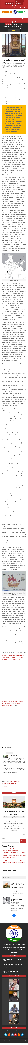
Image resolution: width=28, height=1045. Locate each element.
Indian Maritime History (18, 65)
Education (6, 962)
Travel (6, 967)
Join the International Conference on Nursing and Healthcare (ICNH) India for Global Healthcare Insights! (14, 864)
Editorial (14, 817)
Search (4, 838)
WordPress (14, 1041)
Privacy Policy (4, 1040)
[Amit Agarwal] (5, 755)
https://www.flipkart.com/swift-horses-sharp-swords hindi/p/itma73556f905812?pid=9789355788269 (13, 703)
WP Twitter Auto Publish (8, 1044)
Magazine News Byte (17, 1040)
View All (24, 834)
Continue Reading (14, 832)
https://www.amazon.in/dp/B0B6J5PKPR (12, 659)
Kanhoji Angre (5, 66)
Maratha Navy (13, 66)
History (4, 65)
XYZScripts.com (21, 1044)
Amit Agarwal (13, 755)
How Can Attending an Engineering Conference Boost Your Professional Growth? (12, 959)
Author (4, 752)
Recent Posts (10, 752)
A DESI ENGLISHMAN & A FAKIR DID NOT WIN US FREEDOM (17, 899)
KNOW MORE (14, 952)
